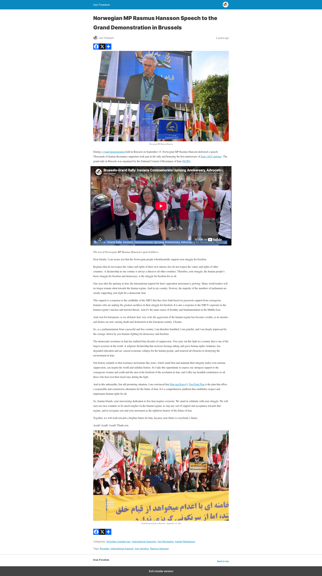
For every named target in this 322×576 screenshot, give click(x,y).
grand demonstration (114, 151)
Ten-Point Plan (196, 384)
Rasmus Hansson (159, 548)
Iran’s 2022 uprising (211, 156)
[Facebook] (96, 48)
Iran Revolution (165, 541)
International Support (121, 548)
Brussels (104, 548)
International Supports (144, 541)
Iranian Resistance (185, 541)
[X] (102, 48)
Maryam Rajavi (178, 384)
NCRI (186, 161)
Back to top (223, 561)
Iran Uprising (142, 548)
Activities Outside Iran (118, 541)
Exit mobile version (161, 571)
